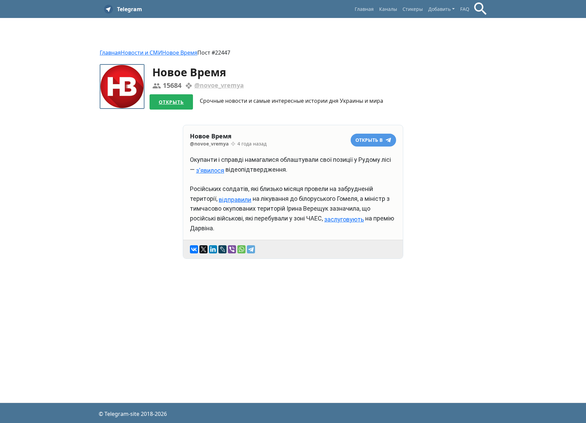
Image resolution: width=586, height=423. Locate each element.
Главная (364, 9)
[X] (203, 249)
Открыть (171, 102)
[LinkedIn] (213, 249)
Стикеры (413, 9)
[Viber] (232, 249)
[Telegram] (251, 249)
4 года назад (252, 143)
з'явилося (210, 170)
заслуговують (344, 219)
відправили (235, 199)
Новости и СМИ (141, 52)
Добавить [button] (439, 9)
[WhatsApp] (241, 249)
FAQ (464, 9)
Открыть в (369, 140)
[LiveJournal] (222, 249)
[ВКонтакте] (194, 249)
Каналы (388, 9)
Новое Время (179, 52)
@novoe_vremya (219, 85)
